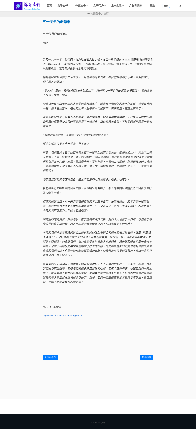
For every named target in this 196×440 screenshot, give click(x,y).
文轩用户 (98, 5)
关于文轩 (63, 5)
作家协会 (80, 5)
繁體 (166, 6)
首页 (49, 5)
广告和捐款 (135, 5)
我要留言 (146, 357)
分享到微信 (50, 357)
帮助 (152, 5)
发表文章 (116, 5)
